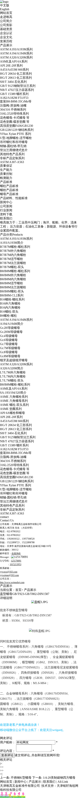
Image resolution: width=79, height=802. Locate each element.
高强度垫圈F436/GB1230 (16, 125)
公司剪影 (6, 25)
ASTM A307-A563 (12, 162)
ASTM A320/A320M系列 (16, 57)
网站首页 (6, 12)
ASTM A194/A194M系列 (16, 53)
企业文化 (6, 37)
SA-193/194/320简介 (13, 392)
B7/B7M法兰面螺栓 (13, 263)
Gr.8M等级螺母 (10, 356)
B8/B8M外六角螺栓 (13, 275)
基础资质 (6, 29)
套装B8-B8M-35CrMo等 (15, 101)
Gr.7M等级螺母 (10, 348)
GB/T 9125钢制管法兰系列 (17, 85)
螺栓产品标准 (9, 190)
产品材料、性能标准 (14, 198)
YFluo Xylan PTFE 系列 (15, 133)
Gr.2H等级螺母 (10, 327)
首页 (18, 589)
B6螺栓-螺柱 (8, 315)
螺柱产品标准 (9, 186)
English (4, 9)
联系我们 (6, 218)
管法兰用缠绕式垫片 (14, 150)
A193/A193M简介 (11, 242)
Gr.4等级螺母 (9, 336)
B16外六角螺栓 (10, 303)
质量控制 (6, 173)
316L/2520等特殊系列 (14, 113)
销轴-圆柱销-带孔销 (13, 146)
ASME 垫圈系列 (11, 408)
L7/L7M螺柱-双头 (12, 380)
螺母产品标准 (9, 194)
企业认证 (6, 33)
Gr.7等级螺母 (9, 344)
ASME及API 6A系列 (13, 61)
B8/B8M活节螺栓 (11, 283)
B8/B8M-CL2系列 (11, 295)
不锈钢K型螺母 (21, 777)
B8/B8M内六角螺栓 (13, 279)
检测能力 (6, 177)
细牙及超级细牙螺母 (14, 360)
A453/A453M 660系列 (14, 69)
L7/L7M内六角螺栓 (13, 376)
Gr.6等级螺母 (9, 340)
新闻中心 (6, 202)
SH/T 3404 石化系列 (13, 81)
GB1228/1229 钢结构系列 (17, 129)
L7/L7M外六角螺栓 (13, 372)
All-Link (63, 781)
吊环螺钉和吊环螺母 (14, 142)
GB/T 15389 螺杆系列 (14, 94)
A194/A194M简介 (11, 323)
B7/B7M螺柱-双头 (12, 267)
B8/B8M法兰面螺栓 (13, 287)
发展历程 (6, 41)
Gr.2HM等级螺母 (11, 331)
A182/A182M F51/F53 (14, 97)
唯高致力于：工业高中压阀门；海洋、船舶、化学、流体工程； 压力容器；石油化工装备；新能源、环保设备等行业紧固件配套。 (38, 226)
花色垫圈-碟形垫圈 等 (14, 121)
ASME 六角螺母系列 (14, 400)
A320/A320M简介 (11, 368)
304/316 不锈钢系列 (13, 109)
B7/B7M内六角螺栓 (13, 254)
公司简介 (6, 21)
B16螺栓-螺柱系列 (12, 299)
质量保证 (6, 165)
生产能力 (6, 169)
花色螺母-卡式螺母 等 (14, 117)
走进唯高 (6, 17)
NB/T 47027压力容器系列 (17, 89)
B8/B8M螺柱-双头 (12, 291)
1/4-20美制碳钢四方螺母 (59, 777)
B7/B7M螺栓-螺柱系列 (15, 246)
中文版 (4, 5)
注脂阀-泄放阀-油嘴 (13, 105)
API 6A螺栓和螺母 (12, 413)
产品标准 (6, 182)
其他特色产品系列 (12, 154)
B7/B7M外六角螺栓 (13, 250)
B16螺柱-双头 (9, 311)
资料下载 (6, 214)
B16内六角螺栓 (10, 307)
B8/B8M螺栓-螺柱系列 (15, 271)
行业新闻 (6, 210)
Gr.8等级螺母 (9, 352)
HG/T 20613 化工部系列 (16, 77)
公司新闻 (6, 206)
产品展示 (6, 45)
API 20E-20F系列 (11, 65)
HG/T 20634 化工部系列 (16, 73)
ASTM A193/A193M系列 (16, 49)
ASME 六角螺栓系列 (14, 396)
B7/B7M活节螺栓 (11, 259)
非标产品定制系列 (12, 158)
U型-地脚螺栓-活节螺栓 (16, 138)
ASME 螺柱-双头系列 (14, 404)
